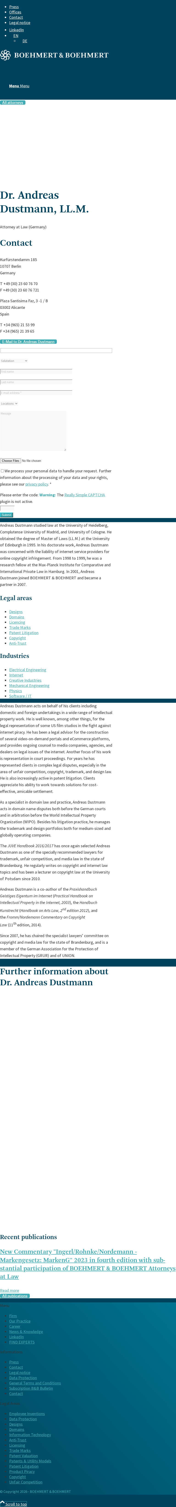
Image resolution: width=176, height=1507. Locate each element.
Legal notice (19, 22)
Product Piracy (22, 1471)
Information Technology (30, 1434)
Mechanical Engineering (29, 685)
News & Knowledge (26, 1331)
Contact (16, 17)
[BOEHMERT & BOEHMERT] (54, 58)
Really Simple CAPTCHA (84, 494)
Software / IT (20, 696)
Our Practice (19, 1321)
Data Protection (23, 1377)
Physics (15, 690)
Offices (15, 12)
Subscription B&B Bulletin (31, 1388)
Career (14, 1326)
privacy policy (36, 484)
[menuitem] (85, 6)
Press (14, 6)
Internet (16, 675)
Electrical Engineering (27, 669)
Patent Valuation (23, 1455)
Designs (16, 611)
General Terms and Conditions (35, 1383)
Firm (13, 1315)
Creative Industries (25, 680)
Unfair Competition (25, 1482)
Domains (16, 617)
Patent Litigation (23, 632)
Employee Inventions (27, 1413)
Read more (9, 1290)
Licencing (17, 622)
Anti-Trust (17, 643)
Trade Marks (20, 627)
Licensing (17, 1445)
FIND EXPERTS (22, 1342)
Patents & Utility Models (30, 1461)
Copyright (17, 638)
